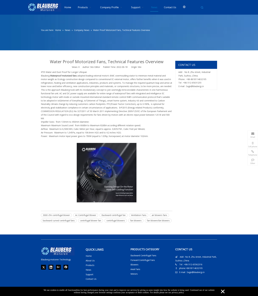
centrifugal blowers (115, 220)
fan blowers (136, 220)
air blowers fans (159, 215)
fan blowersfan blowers (158, 220)
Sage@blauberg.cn (195, 86)
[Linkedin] (51, 267)
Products (90, 265)
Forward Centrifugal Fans (142, 260)
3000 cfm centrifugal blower (56, 215)
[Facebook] (65, 267)
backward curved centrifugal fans (59, 220)
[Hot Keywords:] (202, 7)
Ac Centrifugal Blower (85, 215)
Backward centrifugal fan (114, 215)
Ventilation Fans (138, 215)
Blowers (134, 264)
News (88, 269)
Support (89, 274)
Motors (134, 273)
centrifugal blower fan (90, 220)
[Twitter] (43, 267)
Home (89, 255)
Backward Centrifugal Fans (143, 255)
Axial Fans (135, 269)
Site (139, 67)
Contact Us (91, 278)
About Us (90, 260)
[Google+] (58, 267)
